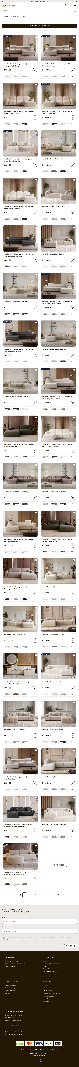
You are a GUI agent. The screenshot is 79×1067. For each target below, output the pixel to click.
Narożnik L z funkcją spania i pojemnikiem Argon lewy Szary (19, 778)
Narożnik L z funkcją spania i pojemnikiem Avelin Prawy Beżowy (19, 112)
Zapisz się (70, 946)
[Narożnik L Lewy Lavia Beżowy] (58, 619)
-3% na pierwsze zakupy (15, 912)
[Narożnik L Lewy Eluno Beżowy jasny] (58, 761)
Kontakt (7, 993)
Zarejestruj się (47, 985)
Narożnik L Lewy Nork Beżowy (15, 729)
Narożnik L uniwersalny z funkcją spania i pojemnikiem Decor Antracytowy (18, 826)
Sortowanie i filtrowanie (38, 26)
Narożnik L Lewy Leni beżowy (52, 587)
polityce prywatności (68, 938)
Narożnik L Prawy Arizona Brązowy (54, 492)
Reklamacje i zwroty (11, 990)
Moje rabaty (46, 998)
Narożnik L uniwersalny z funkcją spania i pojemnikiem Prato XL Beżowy (18, 683)
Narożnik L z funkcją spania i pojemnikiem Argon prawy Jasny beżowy (57, 303)
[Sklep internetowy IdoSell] (39, 1061)
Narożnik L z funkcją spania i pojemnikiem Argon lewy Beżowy (57, 65)
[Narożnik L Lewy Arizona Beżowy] (20, 286)
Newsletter (46, 1001)
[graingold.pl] (8, 6)
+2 (72, 171)
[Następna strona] (58, 894)
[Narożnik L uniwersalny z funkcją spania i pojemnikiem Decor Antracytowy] (20, 809)
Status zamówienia (10, 985)
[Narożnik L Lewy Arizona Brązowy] (20, 476)
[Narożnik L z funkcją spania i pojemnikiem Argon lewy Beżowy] (20, 524)
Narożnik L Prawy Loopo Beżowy (53, 207)
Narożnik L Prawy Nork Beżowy (53, 729)
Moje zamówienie (12, 981)
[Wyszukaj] (73, 11)
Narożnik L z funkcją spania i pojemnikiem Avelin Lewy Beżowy (57, 112)
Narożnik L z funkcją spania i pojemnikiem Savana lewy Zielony (19, 445)
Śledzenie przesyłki (10, 988)
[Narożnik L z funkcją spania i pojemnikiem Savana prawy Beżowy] (20, 571)
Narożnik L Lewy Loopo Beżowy (53, 254)
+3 (33, 456)
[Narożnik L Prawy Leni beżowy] (20, 619)
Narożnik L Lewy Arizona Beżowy (16, 302)
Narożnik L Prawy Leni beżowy (15, 634)
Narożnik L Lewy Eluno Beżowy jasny (55, 777)
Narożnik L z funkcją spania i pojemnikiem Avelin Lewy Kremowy (57, 445)
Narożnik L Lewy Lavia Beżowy (53, 634)
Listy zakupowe (47, 990)
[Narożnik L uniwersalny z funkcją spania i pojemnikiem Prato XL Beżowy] (20, 666)
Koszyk (45, 988)
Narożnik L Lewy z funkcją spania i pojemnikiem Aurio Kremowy (16, 873)
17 (55, 895)
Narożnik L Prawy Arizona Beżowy (54, 159)
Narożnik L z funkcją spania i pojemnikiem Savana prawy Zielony (57, 540)
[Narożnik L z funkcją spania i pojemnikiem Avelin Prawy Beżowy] (20, 96)
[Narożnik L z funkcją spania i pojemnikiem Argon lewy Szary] (20, 761)
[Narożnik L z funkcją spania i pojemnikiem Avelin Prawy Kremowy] (20, 191)
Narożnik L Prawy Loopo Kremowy (54, 682)
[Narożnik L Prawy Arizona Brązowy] (58, 476)
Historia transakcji (48, 996)
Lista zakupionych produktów (51, 993)
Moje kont (47, 981)
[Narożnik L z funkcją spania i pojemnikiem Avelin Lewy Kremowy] (58, 429)
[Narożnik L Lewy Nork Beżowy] (20, 714)
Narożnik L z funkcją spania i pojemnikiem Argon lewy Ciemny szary (19, 350)
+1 (33, 76)
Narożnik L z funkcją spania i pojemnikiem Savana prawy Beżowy (19, 588)
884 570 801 (11, 1017)
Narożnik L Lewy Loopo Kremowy (54, 825)
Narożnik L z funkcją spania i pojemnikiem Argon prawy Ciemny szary (19, 255)
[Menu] (75, 5)
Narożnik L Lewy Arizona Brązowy (16, 492)
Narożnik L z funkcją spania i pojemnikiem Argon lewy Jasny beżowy (57, 398)
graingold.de (41, 1055)
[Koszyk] (66, 5)
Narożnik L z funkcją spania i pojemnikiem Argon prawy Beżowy (19, 65)
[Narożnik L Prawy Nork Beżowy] (58, 714)
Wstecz (5, 17)
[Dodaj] (35, 70)
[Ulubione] (70, 5)
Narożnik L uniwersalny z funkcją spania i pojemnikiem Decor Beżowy (18, 160)
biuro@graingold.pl (15, 1020)
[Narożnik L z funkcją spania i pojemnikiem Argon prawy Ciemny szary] (20, 238)
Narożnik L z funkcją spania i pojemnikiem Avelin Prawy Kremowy (19, 208)
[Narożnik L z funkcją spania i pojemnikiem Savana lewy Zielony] (20, 429)
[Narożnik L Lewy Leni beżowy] (58, 571)
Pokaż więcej (58, 865)
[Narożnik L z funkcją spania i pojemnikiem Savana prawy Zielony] (58, 524)
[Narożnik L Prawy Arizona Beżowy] (58, 143)
